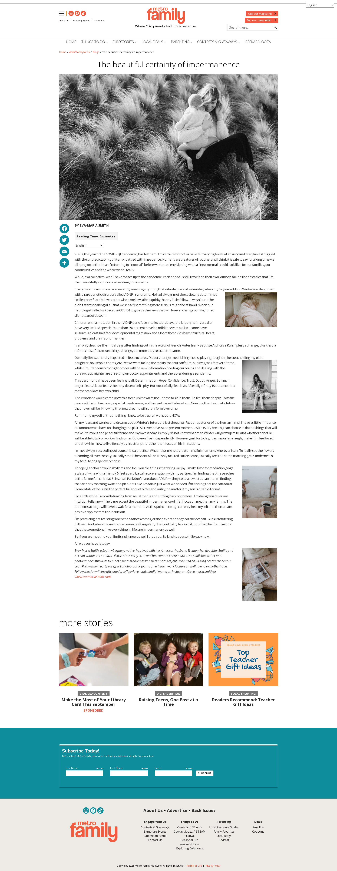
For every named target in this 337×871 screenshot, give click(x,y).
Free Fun (258, 827)
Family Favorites (223, 831)
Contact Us (155, 840)
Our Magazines (81, 20)
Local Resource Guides (224, 827)
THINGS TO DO (93, 41)
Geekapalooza (258, 41)
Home (71, 41)
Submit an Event (155, 836)
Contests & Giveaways (217, 41)
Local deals (153, 41)
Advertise (99, 20)
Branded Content (93, 694)
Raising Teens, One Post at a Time (168, 702)
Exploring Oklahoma (189, 848)
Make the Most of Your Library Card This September (93, 702)
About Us (63, 20)
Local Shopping (243, 694)
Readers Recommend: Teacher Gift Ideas (243, 702)
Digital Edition (168, 694)
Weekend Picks (189, 844)
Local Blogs (224, 836)
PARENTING (180, 41)
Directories (124, 41)
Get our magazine (260, 14)
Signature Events (155, 831)
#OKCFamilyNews (79, 52)
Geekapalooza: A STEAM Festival (190, 834)
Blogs (96, 52)
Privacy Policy (212, 865)
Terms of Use (194, 865)
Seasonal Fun (189, 840)
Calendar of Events (189, 827)
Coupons (258, 831)
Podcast (224, 840)
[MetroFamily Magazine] (166, 15)
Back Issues (203, 810)
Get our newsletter (259, 20)
